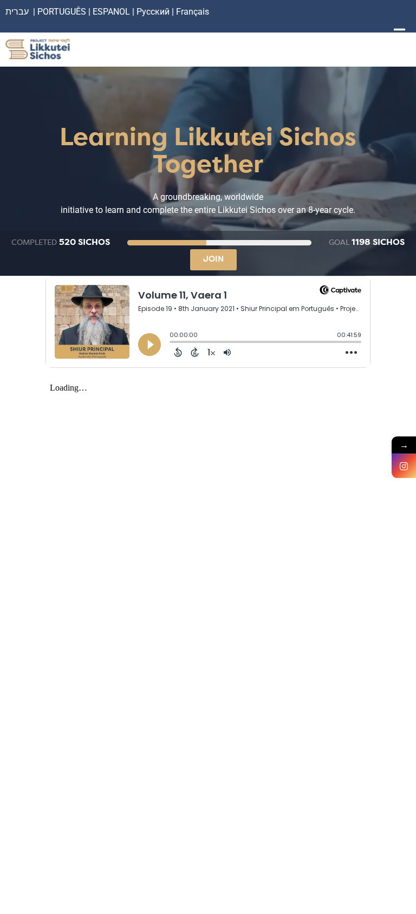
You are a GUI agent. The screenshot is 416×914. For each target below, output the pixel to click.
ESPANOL (111, 12)
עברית (17, 12)
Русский (154, 12)
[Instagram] (404, 465)
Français (192, 12)
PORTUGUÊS (61, 12)
